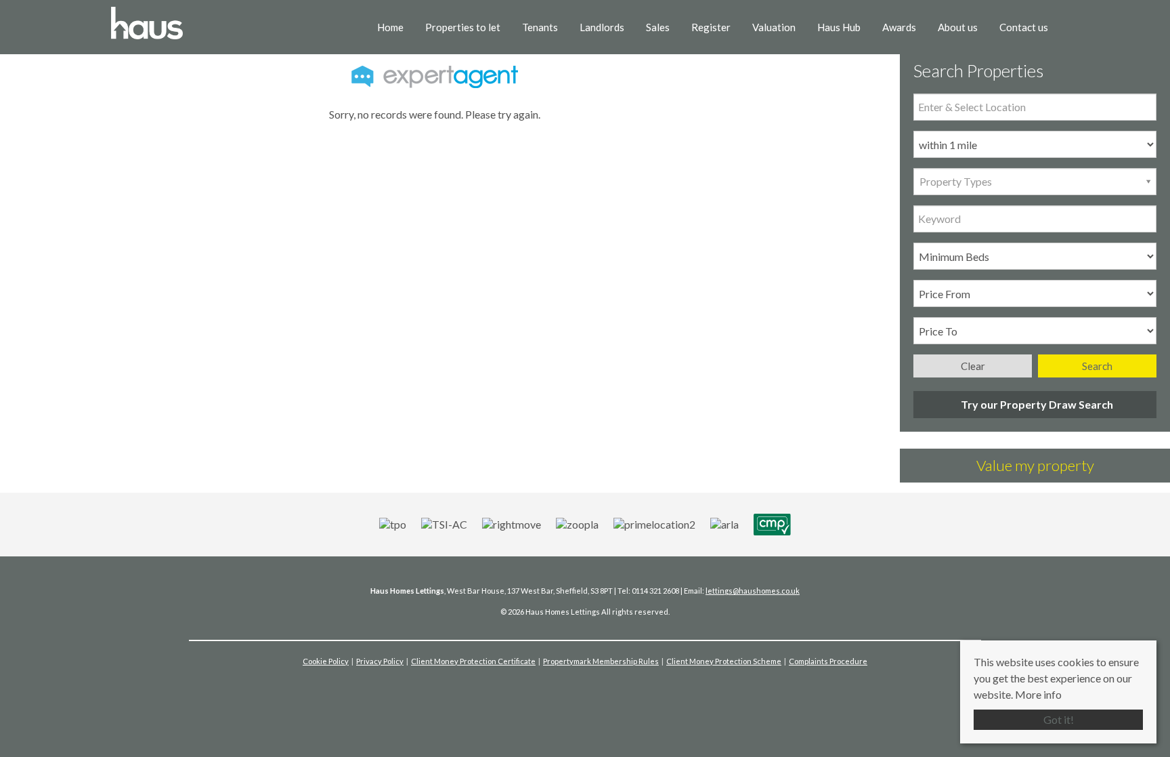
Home (390, 27)
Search (1097, 366)
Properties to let (462, 27)
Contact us (1023, 27)
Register (711, 27)
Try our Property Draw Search (1035, 404)
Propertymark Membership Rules (601, 661)
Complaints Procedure (828, 661)
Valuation (774, 27)
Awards (899, 27)
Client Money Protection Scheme (723, 661)
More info (1038, 694)
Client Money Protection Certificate (473, 661)
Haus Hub (839, 27)
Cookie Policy (326, 661)
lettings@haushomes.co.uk (753, 590)
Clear (973, 366)
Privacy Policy (380, 661)
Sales (658, 27)
